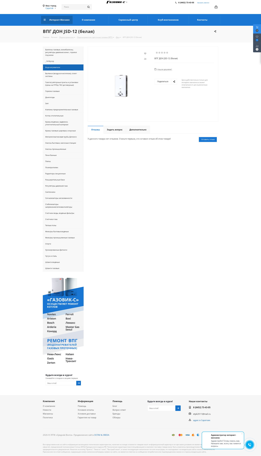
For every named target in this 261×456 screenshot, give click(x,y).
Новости (47, 409)
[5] (167, 53)
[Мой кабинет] (216, 7)
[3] (162, 53)
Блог (115, 406)
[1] (157, 53)
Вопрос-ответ (119, 409)
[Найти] (88, 7)
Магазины (48, 413)
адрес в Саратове (201, 420)
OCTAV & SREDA (101, 435)
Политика (48, 417)
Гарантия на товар (87, 417)
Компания (49, 401)
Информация (85, 401)
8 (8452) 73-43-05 (186, 2)
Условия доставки (87, 413)
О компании (49, 406)
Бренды (116, 413)
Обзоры (116, 417)
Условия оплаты (86, 409)
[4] (164, 53)
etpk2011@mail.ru (202, 414)
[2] (159, 53)
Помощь (82, 406)
